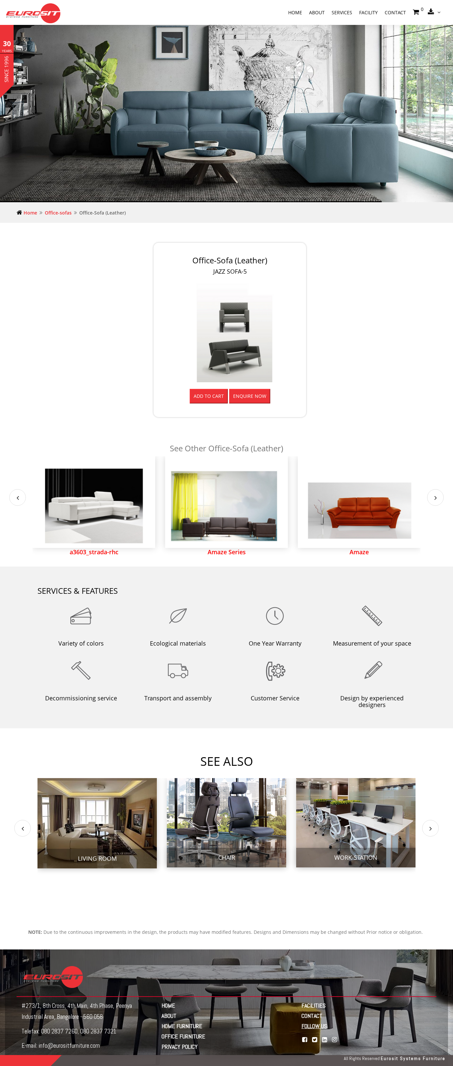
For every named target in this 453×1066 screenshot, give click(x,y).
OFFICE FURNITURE (183, 1036)
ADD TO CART (209, 396)
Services (342, 12)
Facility (368, 12)
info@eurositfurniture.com (69, 1045)
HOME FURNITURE (182, 1026)
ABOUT (169, 1016)
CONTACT (311, 1016)
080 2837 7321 (98, 1031)
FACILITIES (313, 1005)
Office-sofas (58, 213)
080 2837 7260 (59, 1031)
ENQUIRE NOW (249, 396)
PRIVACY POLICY (180, 1046)
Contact (395, 12)
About (317, 12)
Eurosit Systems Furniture (413, 1058)
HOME (168, 1005)
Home (295, 12)
